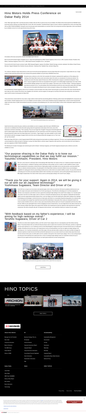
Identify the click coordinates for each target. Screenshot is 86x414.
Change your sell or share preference (10, 406)
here (42, 400)
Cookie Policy (5, 408)
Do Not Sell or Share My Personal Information (74, 402)
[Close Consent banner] (84, 398)
